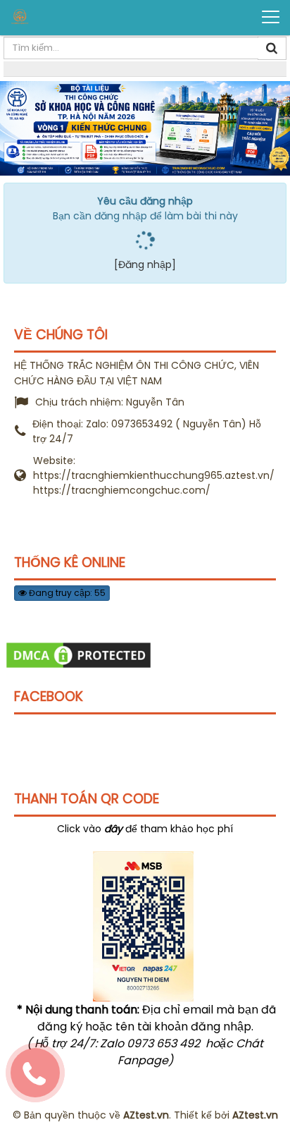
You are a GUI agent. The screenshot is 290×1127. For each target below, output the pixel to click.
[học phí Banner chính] (145, 128)
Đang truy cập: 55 (66, 593)
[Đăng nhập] (145, 264)
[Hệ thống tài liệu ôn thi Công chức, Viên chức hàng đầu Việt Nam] (64, 16)
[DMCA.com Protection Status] (78, 654)
